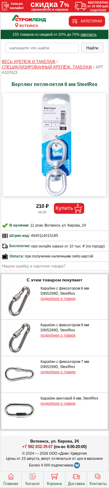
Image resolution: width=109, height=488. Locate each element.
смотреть (89, 34)
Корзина (54, 483)
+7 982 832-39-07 (37, 446)
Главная (10, 483)
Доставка (76, 483)
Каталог (32, 483)
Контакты (98, 483)
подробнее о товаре (58, 299)
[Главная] (29, 19)
